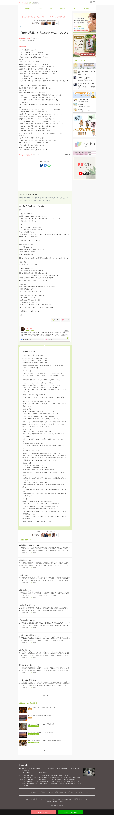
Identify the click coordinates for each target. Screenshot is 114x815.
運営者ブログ (63, 801)
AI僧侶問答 (86, 8)
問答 (51, 8)
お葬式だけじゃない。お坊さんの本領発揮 (78, 792)
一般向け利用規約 (55, 799)
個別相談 (27, 8)
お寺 (74, 8)
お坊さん (62, 8)
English (90, 799)
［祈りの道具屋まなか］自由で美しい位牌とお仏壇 (44, 20)
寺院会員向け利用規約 (66, 799)
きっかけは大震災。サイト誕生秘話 (57, 792)
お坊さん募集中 (33, 799)
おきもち (66, 319)
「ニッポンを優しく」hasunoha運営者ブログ (36, 792)
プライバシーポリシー (44, 799)
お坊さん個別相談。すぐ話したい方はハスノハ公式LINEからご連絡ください (44, 17)
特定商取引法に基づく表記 (80, 799)
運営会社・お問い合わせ (52, 801)
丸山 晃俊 (29, 328)
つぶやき (39, 8)
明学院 (66, 330)
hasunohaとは (24, 799)
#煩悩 (24, 46)
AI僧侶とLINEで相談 (71, 812)
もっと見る (44, 695)
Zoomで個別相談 (43, 812)
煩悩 (20, 26)
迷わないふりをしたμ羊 (25, 38)
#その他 (21, 46)
